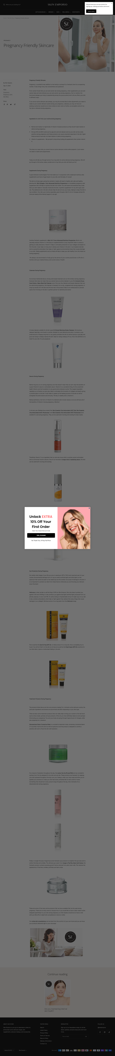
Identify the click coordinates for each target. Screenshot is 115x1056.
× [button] (111, 3)
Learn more (91, 11)
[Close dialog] (89, 508)
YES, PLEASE (41, 535)
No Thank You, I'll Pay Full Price (41, 540)
